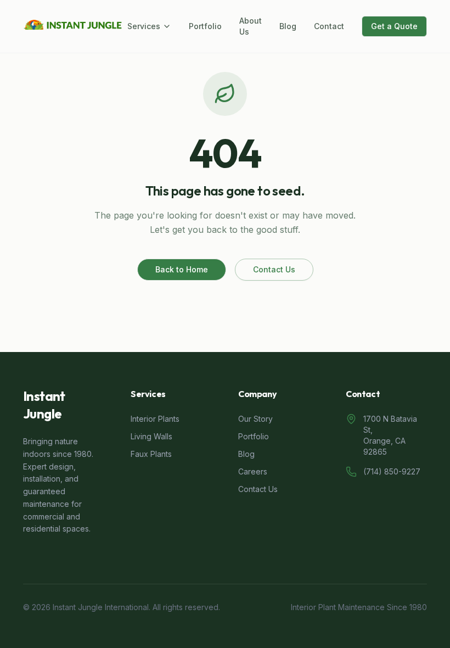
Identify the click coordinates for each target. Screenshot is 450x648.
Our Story (255, 418)
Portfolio (205, 26)
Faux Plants (151, 454)
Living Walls (151, 436)
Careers (252, 471)
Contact (329, 26)
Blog (287, 26)
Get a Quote (394, 26)
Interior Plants (155, 418)
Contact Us (274, 269)
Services (143, 26)
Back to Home (181, 269)
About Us (250, 26)
